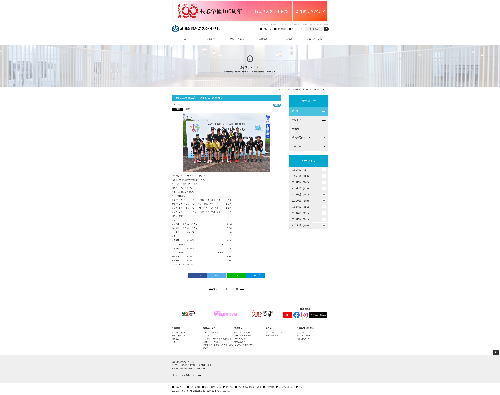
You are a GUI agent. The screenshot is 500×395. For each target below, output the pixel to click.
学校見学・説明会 (210, 332)
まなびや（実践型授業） (244, 345)
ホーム (185, 39)
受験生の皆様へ (237, 39)
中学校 (289, 39)
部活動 (295, 128)
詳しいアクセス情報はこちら (184, 375)
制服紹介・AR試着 (210, 342)
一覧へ (226, 289)
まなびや (296, 146)
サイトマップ (297, 29)
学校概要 (211, 39)
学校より (296, 120)
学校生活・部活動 (315, 39)
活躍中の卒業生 (240, 339)
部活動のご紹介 (303, 336)
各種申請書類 (282, 29)
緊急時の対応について (212, 387)
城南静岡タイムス (301, 137)
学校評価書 (270, 387)
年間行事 (300, 332)
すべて (295, 111)
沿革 (174, 342)
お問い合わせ (267, 29)
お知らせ (288, 89)
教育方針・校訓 (178, 332)
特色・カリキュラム (242, 332)
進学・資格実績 (272, 336)
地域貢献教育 (239, 342)
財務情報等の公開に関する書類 (249, 387)
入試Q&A (207, 336)
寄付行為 (229, 387)
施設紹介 (175, 339)
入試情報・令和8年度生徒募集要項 (217, 339)
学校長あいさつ (178, 336)
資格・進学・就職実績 (243, 336)
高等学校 (263, 39)
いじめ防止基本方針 (286, 387)
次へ (238, 289)
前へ (215, 289)
